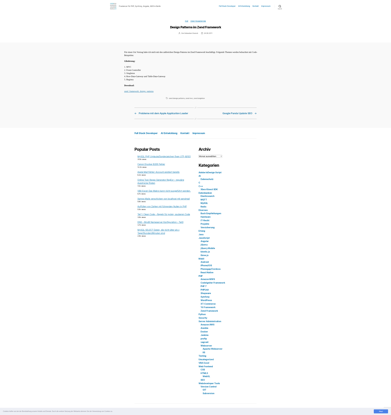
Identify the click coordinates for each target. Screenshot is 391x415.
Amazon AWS (207, 324)
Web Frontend (206, 366)
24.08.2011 (208, 33)
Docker (204, 331)
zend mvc (189, 98)
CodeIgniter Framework (213, 282)
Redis (203, 206)
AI (200, 176)
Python (202, 314)
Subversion (208, 393)
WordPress (206, 300)
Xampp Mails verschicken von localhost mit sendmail (163, 198)
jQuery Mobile (208, 248)
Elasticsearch (207, 196)
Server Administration (210, 321)
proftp (204, 338)
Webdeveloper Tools (209, 383)
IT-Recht (205, 220)
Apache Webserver (212, 349)
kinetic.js (205, 251)
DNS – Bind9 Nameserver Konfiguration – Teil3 (160, 222)
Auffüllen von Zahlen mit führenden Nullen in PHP (162, 206)
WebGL (206, 376)
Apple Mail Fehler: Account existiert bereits (158, 172)
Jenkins (205, 335)
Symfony (205, 297)
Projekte (205, 224)
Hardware (206, 217)
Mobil (201, 258)
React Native (207, 272)
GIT (204, 390)
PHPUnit (205, 290)
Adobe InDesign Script (210, 172)
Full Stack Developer (227, 6)
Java (201, 234)
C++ (201, 186)
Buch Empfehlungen (211, 213)
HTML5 (204, 373)
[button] (113, 411)
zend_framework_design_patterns (139, 91)
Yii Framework (208, 307)
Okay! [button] (381, 411)
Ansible (204, 328)
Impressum (266, 6)
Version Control (209, 386)
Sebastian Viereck (191, 33)
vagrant (204, 342)
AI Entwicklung (244, 6)
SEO (203, 380)
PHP (186, 21)
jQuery (204, 244)
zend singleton (199, 98)
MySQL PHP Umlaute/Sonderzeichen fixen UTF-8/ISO (164, 156)
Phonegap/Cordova (210, 269)
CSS (203, 369)
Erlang (202, 231)
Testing (202, 356)
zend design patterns (177, 98)
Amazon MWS (208, 279)
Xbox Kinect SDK (209, 189)
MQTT (204, 199)
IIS (204, 352)
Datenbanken (205, 193)
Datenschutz (207, 179)
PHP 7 (203, 286)
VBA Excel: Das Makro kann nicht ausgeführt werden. (164, 191)
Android (205, 262)
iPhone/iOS (206, 265)
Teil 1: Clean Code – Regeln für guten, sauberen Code (163, 214)
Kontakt (256, 6)
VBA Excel (204, 363)
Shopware (206, 293)
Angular (205, 241)
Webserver (206, 345)
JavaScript (204, 238)
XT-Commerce (208, 304)
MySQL (204, 203)
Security (203, 318)
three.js (205, 255)
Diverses (203, 210)
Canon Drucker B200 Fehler (151, 164)
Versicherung (208, 227)
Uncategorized (206, 359)
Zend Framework (198, 21)
